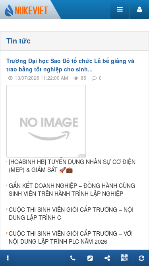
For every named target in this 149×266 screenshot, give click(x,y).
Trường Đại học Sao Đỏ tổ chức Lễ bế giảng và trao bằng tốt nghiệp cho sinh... (70, 65)
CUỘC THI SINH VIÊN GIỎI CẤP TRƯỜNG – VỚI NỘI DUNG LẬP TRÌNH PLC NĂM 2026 (71, 237)
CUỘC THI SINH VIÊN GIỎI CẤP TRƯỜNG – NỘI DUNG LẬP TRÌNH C (71, 213)
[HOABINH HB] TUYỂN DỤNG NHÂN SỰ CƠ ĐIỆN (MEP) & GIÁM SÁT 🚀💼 (72, 165)
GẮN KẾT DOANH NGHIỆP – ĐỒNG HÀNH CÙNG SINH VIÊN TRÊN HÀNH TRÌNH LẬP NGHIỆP (72, 189)
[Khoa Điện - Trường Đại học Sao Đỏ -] (26, 10)
